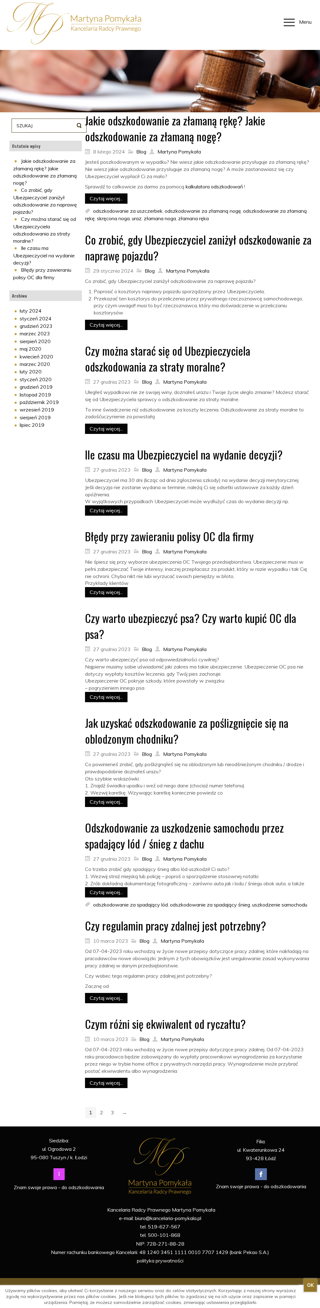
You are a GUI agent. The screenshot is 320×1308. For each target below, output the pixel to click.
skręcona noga (113, 218)
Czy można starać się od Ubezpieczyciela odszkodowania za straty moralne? (167, 358)
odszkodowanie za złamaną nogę (203, 211)
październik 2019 (39, 402)
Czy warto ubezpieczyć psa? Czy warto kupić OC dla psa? (190, 626)
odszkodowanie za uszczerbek (127, 211)
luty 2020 (31, 371)
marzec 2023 (35, 333)
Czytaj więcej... (106, 198)
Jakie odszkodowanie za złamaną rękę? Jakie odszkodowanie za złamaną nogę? (175, 128)
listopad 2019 (35, 394)
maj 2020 (30, 349)
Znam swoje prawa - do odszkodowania (59, 1187)
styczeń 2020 (36, 379)
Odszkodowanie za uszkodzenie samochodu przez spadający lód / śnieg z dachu (184, 835)
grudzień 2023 (36, 326)
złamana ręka (193, 218)
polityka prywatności (160, 1260)
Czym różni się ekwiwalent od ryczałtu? (165, 1023)
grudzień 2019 (36, 387)
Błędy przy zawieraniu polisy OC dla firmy (169, 536)
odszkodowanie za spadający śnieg (210, 904)
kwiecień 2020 (36, 356)
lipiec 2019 (32, 425)
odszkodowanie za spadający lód (130, 904)
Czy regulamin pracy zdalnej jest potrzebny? (175, 925)
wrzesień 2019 (37, 409)
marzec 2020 (35, 364)
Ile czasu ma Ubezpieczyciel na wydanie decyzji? (44, 255)
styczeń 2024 (36, 318)
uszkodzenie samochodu (279, 904)
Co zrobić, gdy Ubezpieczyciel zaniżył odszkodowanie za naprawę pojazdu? (198, 247)
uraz (137, 218)
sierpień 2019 (35, 417)
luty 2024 (31, 311)
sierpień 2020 (35, 341)
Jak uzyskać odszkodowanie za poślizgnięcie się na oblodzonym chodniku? (186, 730)
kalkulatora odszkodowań (214, 186)
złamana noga (160, 218)
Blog (141, 151)
